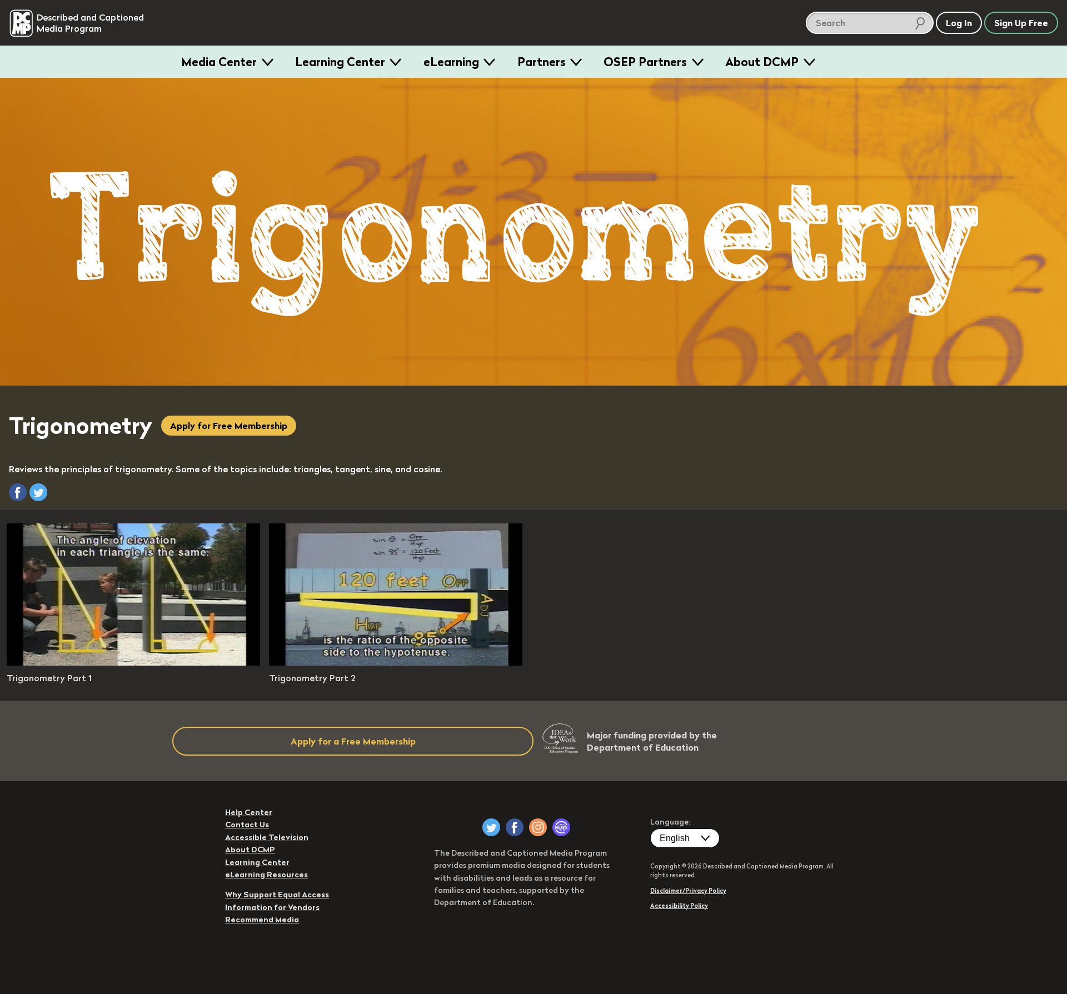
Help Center (248, 812)
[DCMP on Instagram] (538, 827)
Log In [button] (959, 22)
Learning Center (340, 61)
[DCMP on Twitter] (491, 827)
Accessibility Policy (679, 906)
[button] (18, 492)
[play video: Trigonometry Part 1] (133, 662)
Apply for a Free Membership (353, 741)
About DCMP (762, 61)
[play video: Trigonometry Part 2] (395, 662)
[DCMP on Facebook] (514, 827)
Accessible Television (266, 837)
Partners (541, 61)
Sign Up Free (1021, 22)
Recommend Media (262, 920)
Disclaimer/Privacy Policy (688, 891)
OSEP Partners (645, 61)
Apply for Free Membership (228, 425)
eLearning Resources (266, 875)
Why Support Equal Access (277, 895)
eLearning (451, 61)
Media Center (219, 61)
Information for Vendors (272, 907)
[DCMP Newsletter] (561, 827)
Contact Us (247, 825)
